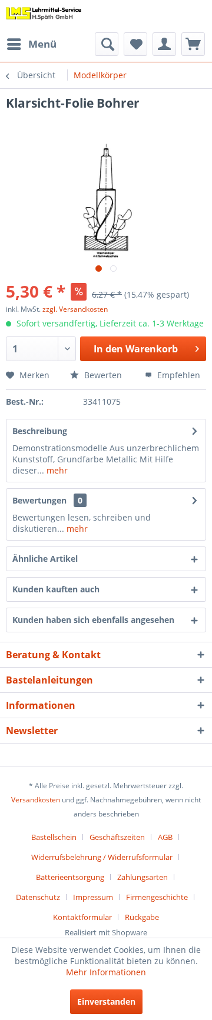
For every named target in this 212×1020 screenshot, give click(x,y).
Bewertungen (39, 500)
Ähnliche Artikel (45, 558)
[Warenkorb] (193, 44)
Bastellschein (54, 837)
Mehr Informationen (106, 972)
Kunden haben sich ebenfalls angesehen (93, 619)
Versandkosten (35, 800)
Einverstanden (106, 1001)
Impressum (93, 897)
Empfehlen (177, 375)
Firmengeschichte (157, 897)
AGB (165, 837)
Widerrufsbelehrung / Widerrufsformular (102, 857)
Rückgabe (142, 917)
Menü (42, 44)
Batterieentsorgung (70, 877)
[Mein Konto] (164, 44)
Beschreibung (39, 430)
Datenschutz (38, 897)
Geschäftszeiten (117, 837)
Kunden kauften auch (56, 589)
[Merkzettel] (135, 44)
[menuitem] (31, 44)
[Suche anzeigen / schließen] (106, 44)
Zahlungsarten (142, 877)
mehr (56, 470)
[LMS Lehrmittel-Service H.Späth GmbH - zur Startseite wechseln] (44, 16)
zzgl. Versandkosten (75, 309)
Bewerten (102, 375)
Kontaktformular (82, 917)
